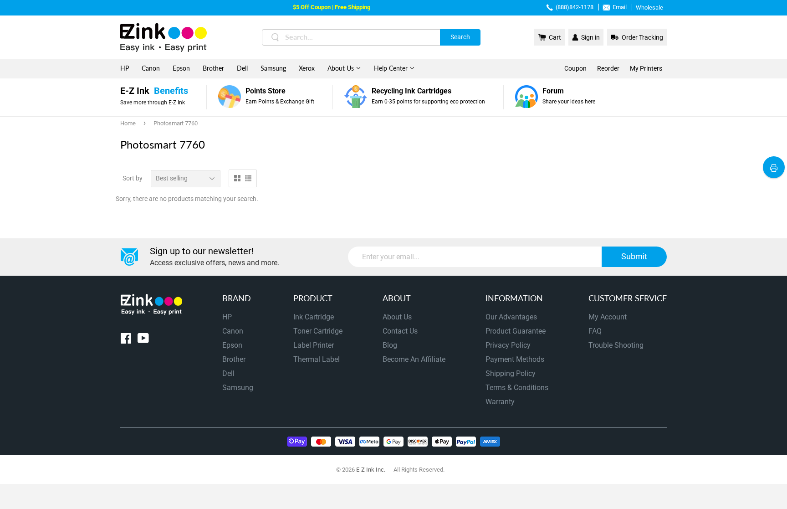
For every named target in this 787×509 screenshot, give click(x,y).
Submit (634, 256)
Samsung (273, 68)
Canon (151, 68)
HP (124, 68)
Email (620, 7)
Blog (390, 345)
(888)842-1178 (574, 7)
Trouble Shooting (616, 345)
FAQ (595, 331)
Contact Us (400, 331)
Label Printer (313, 345)
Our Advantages (511, 317)
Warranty (500, 401)
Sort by (133, 178)
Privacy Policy (508, 345)
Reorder (608, 68)
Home (128, 123)
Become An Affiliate (414, 359)
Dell (242, 68)
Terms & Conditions (516, 387)
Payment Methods (514, 359)
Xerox (307, 68)
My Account (607, 317)
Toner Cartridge (317, 331)
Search (460, 37)
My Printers (646, 68)
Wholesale (649, 7)
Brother (213, 68)
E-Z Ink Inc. (370, 469)
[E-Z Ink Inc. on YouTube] (143, 340)
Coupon (575, 68)
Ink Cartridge (313, 317)
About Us (341, 68)
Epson (181, 68)
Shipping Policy (510, 373)
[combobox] (371, 37)
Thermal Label (316, 359)
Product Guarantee (515, 331)
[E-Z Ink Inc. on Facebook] (126, 340)
